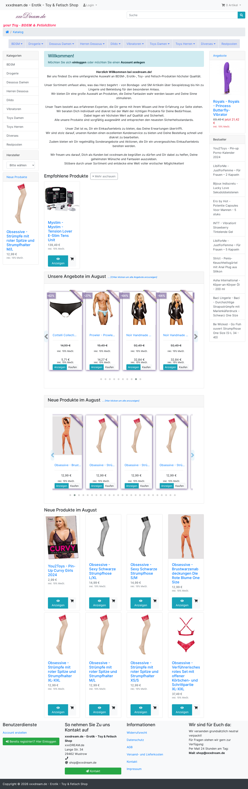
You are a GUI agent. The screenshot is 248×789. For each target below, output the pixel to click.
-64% (124, 295)
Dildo (115, 44)
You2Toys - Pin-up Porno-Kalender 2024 (226, 152)
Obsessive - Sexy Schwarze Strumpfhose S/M (144, 571)
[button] (231, 5)
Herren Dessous (91, 44)
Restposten (229, 44)
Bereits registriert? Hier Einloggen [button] (32, 741)
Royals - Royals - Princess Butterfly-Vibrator (226, 108)
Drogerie (35, 44)
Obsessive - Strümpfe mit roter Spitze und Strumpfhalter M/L (103, 671)
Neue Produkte (17, 177)
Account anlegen (133, 62)
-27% (87, 295)
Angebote (220, 55)
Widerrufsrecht (137, 732)
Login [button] (90, 5)
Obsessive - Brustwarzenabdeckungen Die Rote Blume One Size (186, 573)
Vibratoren (134, 44)
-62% (50, 295)
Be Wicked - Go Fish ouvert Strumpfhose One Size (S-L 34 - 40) (227, 330)
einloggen (79, 62)
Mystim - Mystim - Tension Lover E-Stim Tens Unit (60, 231)
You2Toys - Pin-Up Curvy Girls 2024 (61, 570)
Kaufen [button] (72, 367)
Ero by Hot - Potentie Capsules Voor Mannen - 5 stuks (225, 207)
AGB (130, 747)
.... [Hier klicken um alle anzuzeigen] (120, 400)
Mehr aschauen (104, 176)
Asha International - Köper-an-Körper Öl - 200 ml (226, 284)
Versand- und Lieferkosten (145, 754)
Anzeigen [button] (59, 367)
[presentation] (46, 336)
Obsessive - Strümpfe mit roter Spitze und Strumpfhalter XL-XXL (62, 671)
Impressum (134, 769)
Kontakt (132, 761)
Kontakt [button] (94, 771)
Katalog (18, 32)
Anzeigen (58, 263)
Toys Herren (184, 44)
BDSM (16, 44)
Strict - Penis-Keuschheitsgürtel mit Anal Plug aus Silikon (225, 264)
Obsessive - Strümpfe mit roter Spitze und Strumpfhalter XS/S (144, 671)
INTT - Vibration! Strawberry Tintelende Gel (224, 227)
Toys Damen (159, 44)
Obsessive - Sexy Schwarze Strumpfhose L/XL (102, 571)
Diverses (207, 44)
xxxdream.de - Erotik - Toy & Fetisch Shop (42, 5)
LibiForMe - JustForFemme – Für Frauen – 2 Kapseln (227, 170)
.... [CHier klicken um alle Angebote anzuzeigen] (132, 277)
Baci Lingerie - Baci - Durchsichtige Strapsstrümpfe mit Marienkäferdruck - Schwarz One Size (226, 306)
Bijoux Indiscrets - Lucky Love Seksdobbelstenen (225, 188)
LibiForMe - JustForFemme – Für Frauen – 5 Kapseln (227, 245)
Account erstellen (15, 732)
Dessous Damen (60, 44)
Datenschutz (135, 740)
